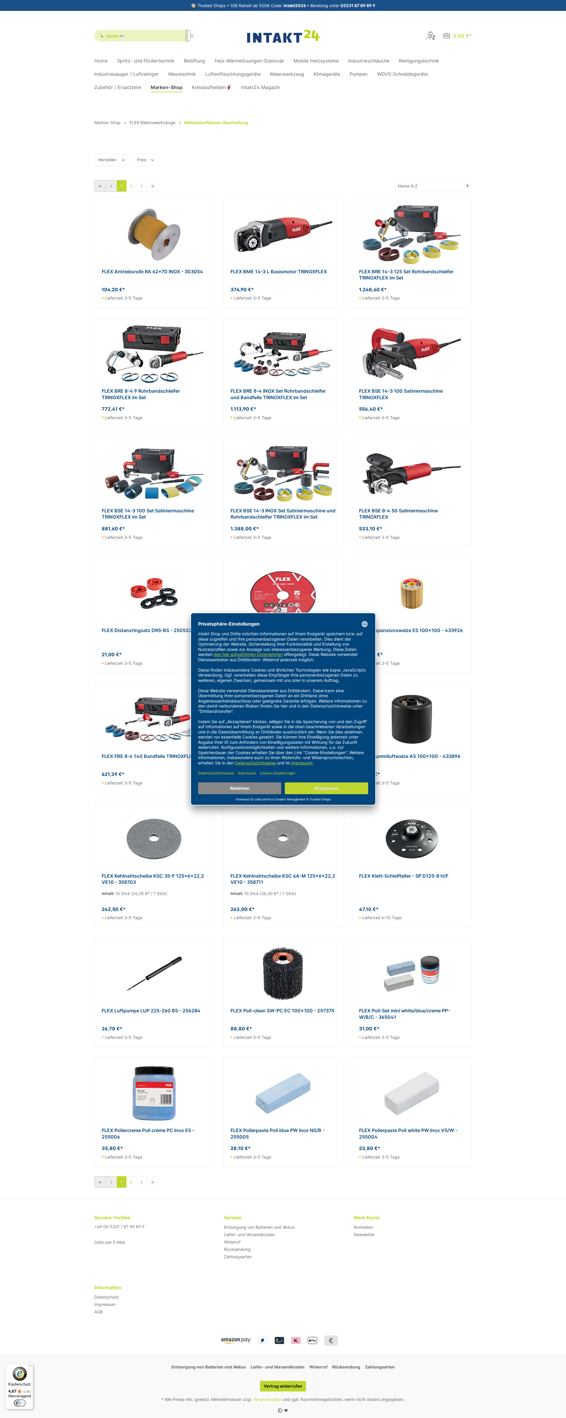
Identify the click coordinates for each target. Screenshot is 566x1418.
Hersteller (108, 159)
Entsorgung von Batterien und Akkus (259, 1227)
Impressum (105, 1304)
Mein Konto (367, 1217)
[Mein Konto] (431, 35)
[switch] (20, 1403)
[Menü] (29, 1367)
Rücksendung (237, 1249)
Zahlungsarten (238, 1256)
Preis (142, 159)
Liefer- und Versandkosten (249, 1234)
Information (107, 1287)
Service (232, 1217)
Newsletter (364, 1234)
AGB (98, 1311)
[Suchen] (192, 36)
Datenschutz (106, 1296)
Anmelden (363, 1227)
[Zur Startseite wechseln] (283, 36)
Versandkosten (267, 1399)
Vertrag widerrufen (283, 1386)
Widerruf (232, 1241)
